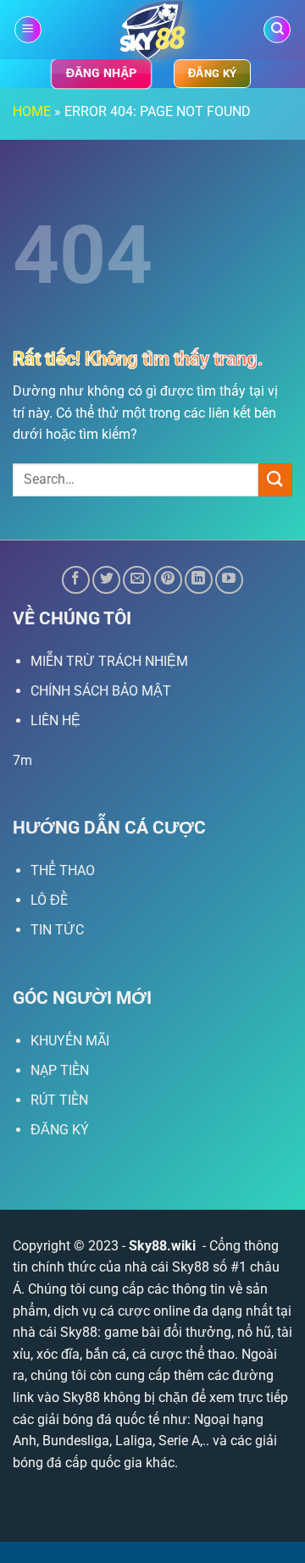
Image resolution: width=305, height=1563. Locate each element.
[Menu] (28, 30)
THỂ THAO (62, 870)
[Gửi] (275, 479)
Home (32, 111)
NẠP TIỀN (59, 1070)
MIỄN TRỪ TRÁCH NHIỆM (109, 661)
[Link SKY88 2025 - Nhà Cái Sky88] (153, 29)
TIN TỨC (57, 930)
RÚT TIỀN (59, 1100)
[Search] (277, 30)
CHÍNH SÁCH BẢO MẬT (100, 691)
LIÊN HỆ (55, 720)
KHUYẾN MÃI (69, 1041)
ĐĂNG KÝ (59, 1130)
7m (22, 760)
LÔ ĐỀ (49, 900)
